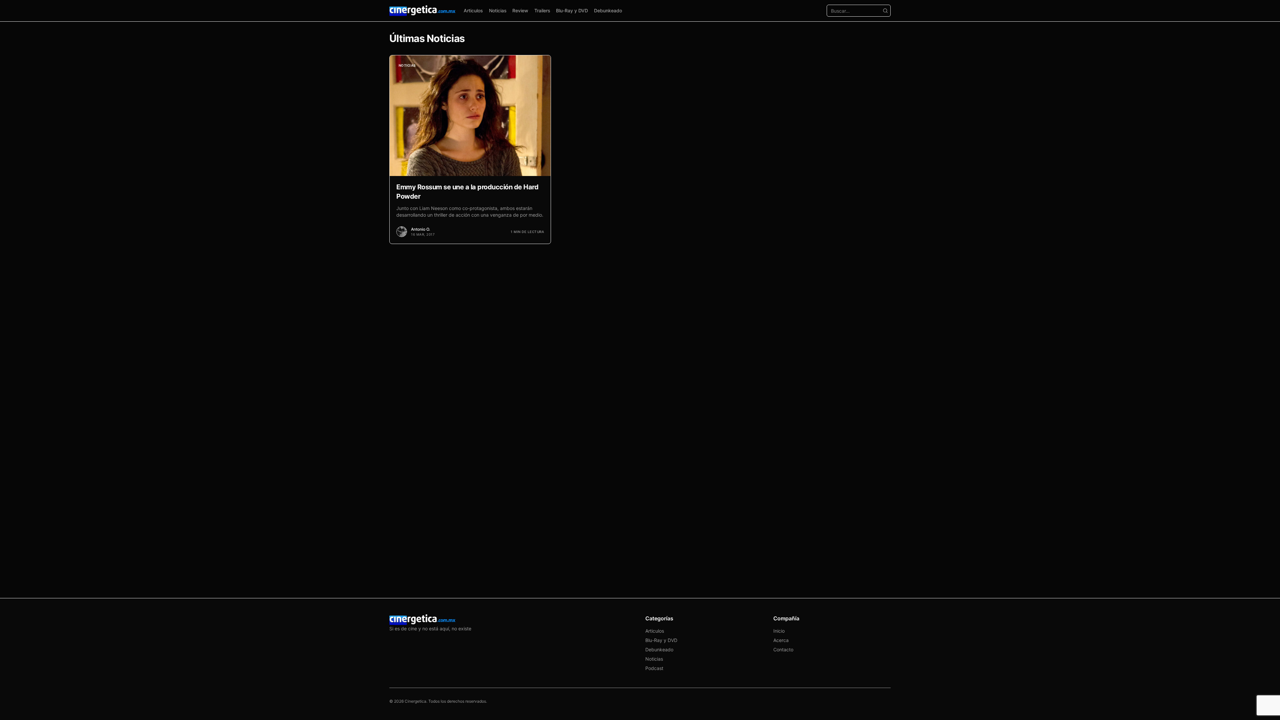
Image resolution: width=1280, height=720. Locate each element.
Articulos (473, 10)
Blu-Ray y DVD (572, 10)
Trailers (542, 10)
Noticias (498, 10)
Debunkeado (608, 10)
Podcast (654, 668)
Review (520, 10)
